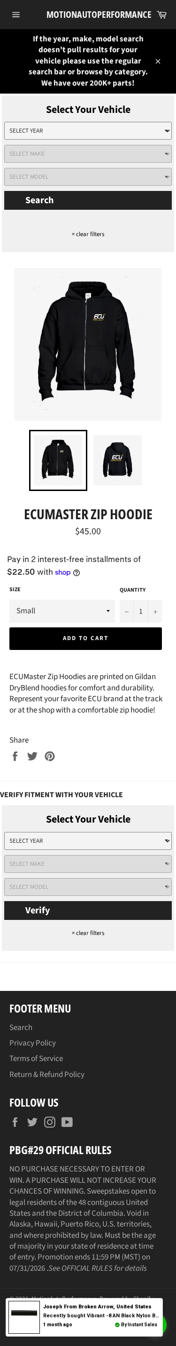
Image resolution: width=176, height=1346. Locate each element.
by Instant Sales (139, 1324)
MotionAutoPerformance (88, 14)
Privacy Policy (32, 1043)
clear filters (88, 234)
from (97, 1307)
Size (15, 590)
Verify (37, 910)
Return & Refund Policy (46, 1074)
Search (39, 200)
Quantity (132, 590)
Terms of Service (36, 1058)
